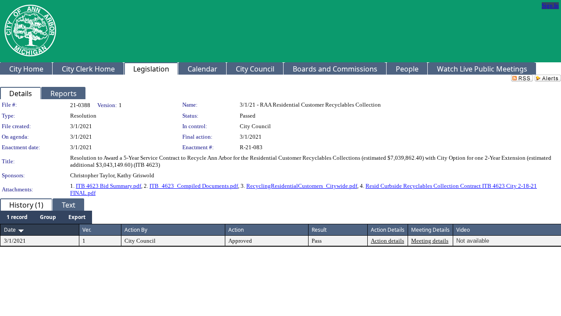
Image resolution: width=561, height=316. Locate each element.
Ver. (86, 229)
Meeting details (429, 240)
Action (236, 229)
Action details (387, 240)
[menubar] (46, 217)
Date (10, 229)
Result (319, 229)
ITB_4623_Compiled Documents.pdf (193, 186)
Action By (135, 229)
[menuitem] (17, 217)
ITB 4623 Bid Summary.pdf (108, 186)
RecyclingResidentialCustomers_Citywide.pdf (301, 186)
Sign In (550, 5)
